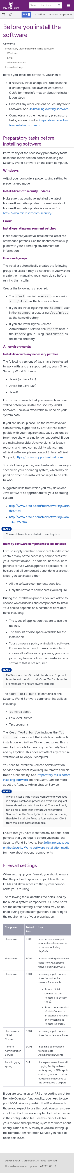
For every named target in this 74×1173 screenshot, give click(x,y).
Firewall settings (14, 67)
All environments (16, 62)
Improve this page (59, 14)
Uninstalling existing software (48, 109)
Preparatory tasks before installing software (29, 48)
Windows (12, 53)
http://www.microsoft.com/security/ (28, 213)
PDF (25, 14)
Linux (10, 57)
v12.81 (38, 14)
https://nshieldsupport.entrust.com (39, 457)
